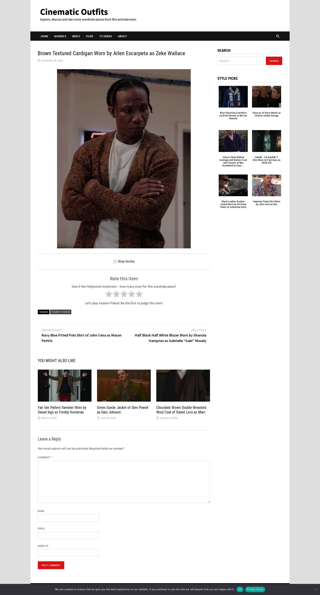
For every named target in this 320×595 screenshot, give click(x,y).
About (122, 36)
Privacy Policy (255, 589)
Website (43, 545)
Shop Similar (126, 261)
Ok (240, 589)
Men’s (76, 36)
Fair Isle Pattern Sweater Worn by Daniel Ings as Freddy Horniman (62, 409)
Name (41, 511)
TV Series (105, 36)
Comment (45, 457)
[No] (315, 589)
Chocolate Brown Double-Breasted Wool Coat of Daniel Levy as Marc (181, 409)
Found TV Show (61, 312)
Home (44, 36)
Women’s (60, 36)
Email (41, 528)
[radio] (108, 295)
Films (89, 36)
